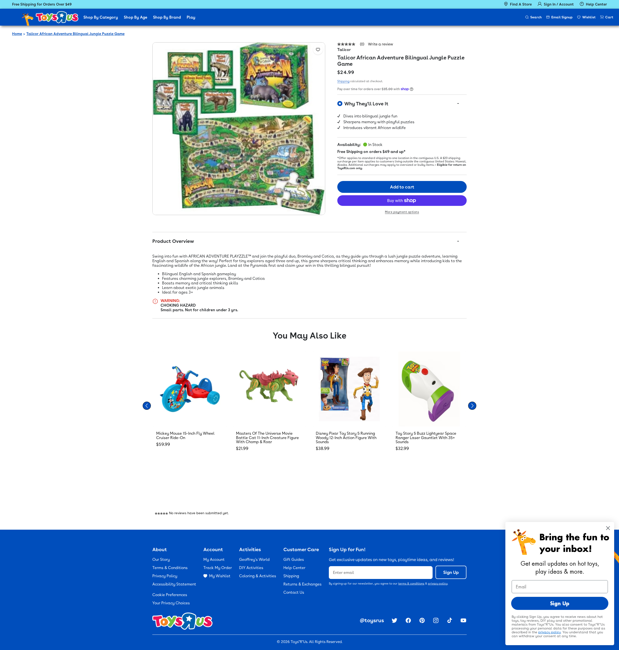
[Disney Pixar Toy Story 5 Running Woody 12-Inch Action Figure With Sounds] (349, 389)
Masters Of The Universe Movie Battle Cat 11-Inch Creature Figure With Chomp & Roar (267, 437)
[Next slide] (472, 406)
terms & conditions (411, 583)
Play (191, 17)
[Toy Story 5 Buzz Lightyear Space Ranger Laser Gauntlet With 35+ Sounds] (429, 389)
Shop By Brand (167, 17)
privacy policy (438, 583)
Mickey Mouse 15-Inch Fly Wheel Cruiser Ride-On (185, 435)
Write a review (380, 44)
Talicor (344, 49)
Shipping (343, 81)
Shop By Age (135, 17)
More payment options (402, 212)
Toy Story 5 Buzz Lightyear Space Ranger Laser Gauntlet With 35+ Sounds (426, 437)
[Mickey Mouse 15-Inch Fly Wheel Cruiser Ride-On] (189, 389)
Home (17, 34)
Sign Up (451, 572)
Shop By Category (100, 17)
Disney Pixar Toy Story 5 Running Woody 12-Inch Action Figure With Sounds (346, 437)
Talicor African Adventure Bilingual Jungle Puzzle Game (75, 34)
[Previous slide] (147, 406)
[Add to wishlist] (318, 49)
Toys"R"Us (299, 642)
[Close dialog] (608, 528)
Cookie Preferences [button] (169, 594)
